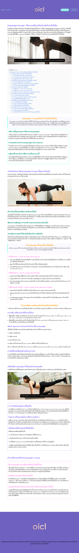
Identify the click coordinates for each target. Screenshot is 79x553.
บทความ (9, 10)
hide (16, 70)
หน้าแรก (3, 10)
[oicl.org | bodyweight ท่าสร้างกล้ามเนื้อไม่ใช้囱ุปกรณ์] (39, 10)
